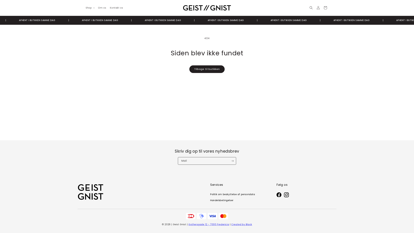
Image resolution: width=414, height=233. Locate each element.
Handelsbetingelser (222, 200)
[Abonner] (232, 161)
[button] (90, 7)
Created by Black (241, 224)
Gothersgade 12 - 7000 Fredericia (208, 224)
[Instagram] (286, 195)
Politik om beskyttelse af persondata (232, 194)
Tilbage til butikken (207, 69)
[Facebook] (279, 195)
